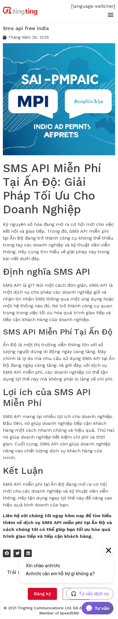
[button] (110, 14)
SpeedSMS (69, 613)
